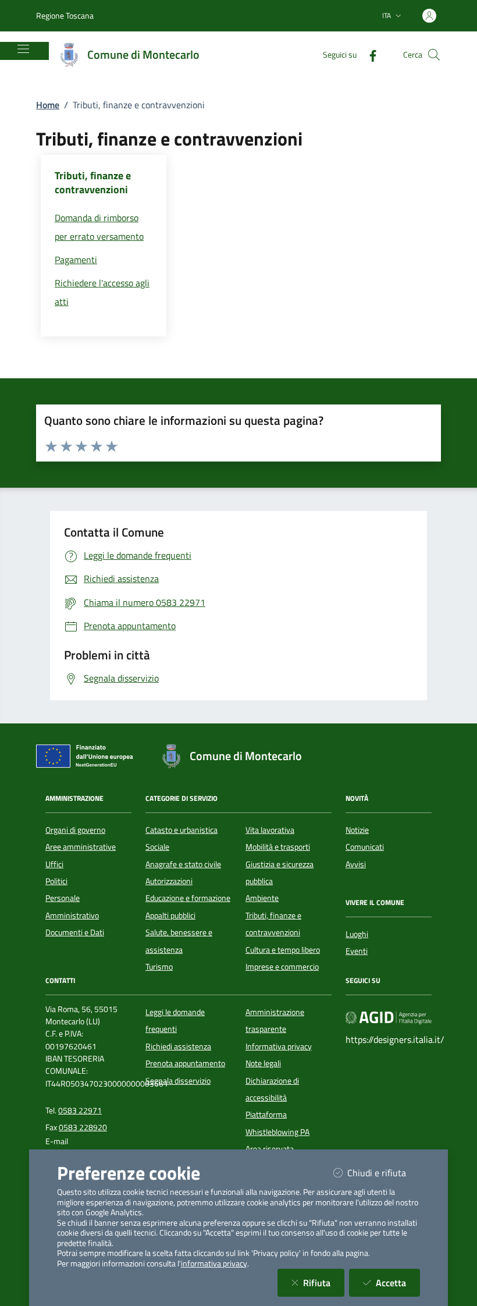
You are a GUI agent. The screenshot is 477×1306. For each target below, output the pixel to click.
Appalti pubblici (170, 915)
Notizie (357, 830)
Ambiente (262, 898)
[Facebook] (368, 54)
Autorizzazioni (169, 881)
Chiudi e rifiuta (383, 1172)
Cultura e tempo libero (282, 949)
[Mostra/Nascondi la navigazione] (23, 49)
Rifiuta (323, 1282)
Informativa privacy (278, 1046)
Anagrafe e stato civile (183, 864)
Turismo (159, 966)
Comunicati (365, 846)
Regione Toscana (65, 15)
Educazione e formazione (187, 898)
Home (47, 105)
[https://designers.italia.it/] (389, 1016)
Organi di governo (75, 830)
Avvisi (356, 864)
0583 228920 (83, 1127)
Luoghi (357, 934)
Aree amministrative (80, 846)
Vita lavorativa (269, 830)
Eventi (357, 951)
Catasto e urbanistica (181, 830)
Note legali (263, 1063)
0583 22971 (80, 1110)
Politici (56, 881)
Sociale (157, 846)
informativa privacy (214, 1263)
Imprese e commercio (282, 966)
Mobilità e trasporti (277, 846)
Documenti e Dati (74, 932)
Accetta (398, 1282)
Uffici (54, 864)
